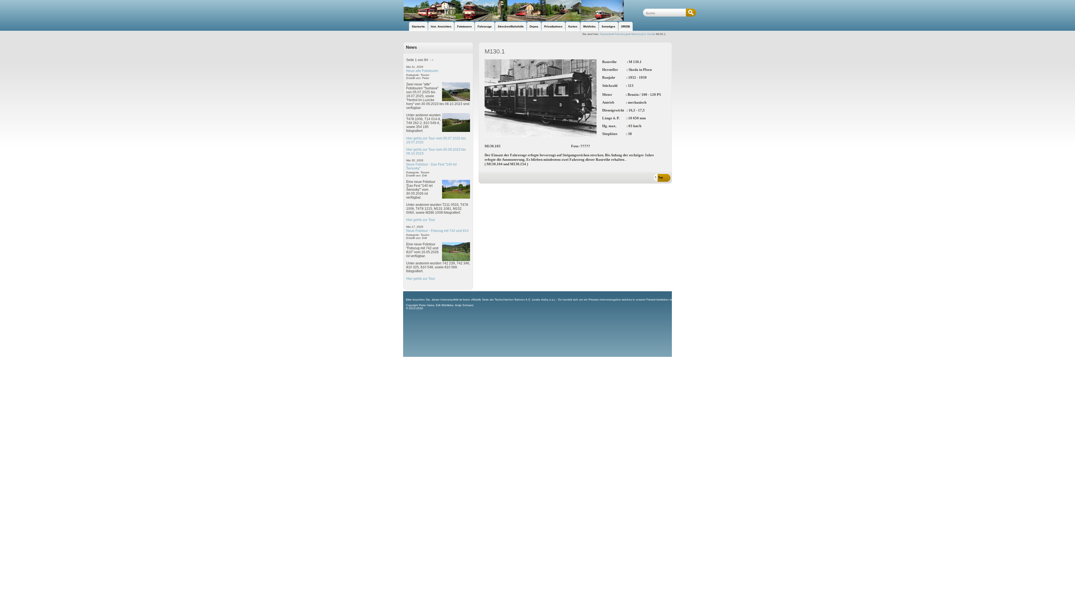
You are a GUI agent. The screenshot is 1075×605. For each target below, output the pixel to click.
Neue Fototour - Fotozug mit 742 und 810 (437, 231)
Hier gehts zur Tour (420, 220)
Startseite (606, 34)
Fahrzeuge (622, 34)
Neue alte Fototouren (422, 71)
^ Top (659, 177)
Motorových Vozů (642, 34)
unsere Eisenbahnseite (523, 10)
